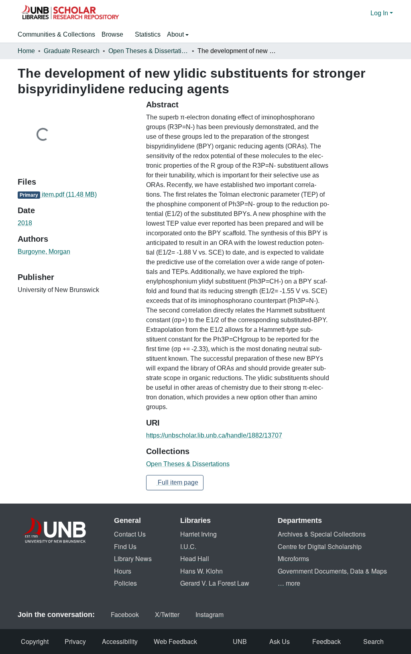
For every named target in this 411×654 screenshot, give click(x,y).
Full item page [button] (177, 482)
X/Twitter (167, 614)
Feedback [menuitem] (326, 641)
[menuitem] (115, 35)
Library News (133, 558)
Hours (122, 571)
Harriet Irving (198, 534)
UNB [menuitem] (240, 641)
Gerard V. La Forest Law (214, 583)
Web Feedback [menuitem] (175, 641)
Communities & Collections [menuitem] (56, 34)
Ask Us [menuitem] (279, 641)
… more (289, 583)
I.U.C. (188, 546)
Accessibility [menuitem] (120, 641)
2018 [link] (25, 223)
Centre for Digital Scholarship (320, 546)
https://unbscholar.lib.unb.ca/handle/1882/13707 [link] (214, 435)
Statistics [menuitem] (148, 34)
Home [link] (26, 50)
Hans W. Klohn (201, 571)
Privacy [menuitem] (75, 641)
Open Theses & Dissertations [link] (148, 50)
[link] (77, 194)
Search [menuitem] (373, 641)
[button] (70, 13)
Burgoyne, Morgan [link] (44, 251)
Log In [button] (380, 13)
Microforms (293, 558)
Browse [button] (112, 34)
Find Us (125, 546)
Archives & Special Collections (322, 534)
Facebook (125, 614)
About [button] (176, 34)
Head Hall (194, 558)
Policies (125, 583)
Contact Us (130, 534)
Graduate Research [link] (72, 50)
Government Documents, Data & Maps (332, 571)
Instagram (209, 614)
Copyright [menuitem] (35, 641)
